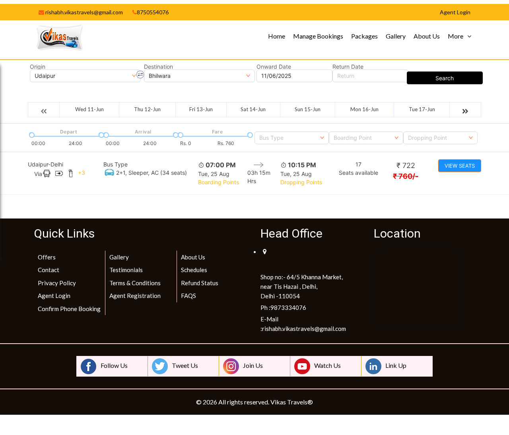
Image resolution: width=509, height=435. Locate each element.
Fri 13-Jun (201, 109)
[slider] (31, 134)
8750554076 (153, 12)
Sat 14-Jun (253, 109)
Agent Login (54, 295)
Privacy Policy (57, 282)
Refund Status (199, 282)
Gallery (396, 36)
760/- (405, 176)
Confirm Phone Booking (69, 308)
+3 (81, 172)
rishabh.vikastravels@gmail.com (83, 12)
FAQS (188, 295)
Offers (47, 257)
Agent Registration (135, 295)
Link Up (395, 365)
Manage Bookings (318, 36)
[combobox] (291, 138)
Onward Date (273, 67)
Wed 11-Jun (89, 109)
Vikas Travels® (291, 402)
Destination (158, 67)
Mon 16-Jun (364, 109)
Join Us (253, 365)
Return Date (347, 67)
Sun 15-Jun (308, 109)
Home (276, 36)
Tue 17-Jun (422, 109)
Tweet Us (185, 365)
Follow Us (114, 365)
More (455, 36)
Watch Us (327, 365)
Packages (364, 36)
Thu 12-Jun (147, 109)
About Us (427, 36)
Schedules (194, 269)
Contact (48, 269)
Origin (37, 67)
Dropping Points (301, 182)
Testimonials (126, 269)
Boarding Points (218, 182)
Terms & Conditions (135, 282)
